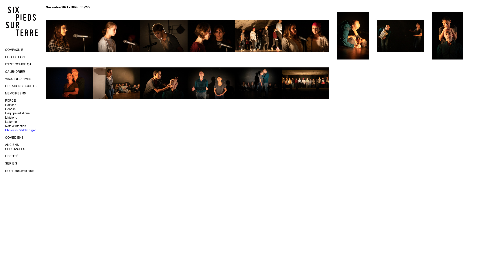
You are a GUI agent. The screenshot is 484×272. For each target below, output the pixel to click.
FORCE (10, 100)
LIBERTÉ (11, 156)
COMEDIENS (14, 137)
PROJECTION (15, 57)
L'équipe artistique (17, 113)
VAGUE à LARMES (18, 78)
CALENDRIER (15, 71)
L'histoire (11, 117)
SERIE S (11, 163)
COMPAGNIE (14, 49)
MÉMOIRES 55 (15, 93)
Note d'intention (15, 126)
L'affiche (10, 105)
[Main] (22, 42)
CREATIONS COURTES (22, 86)
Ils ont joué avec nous (19, 170)
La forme (11, 121)
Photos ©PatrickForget (20, 130)
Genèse (10, 109)
